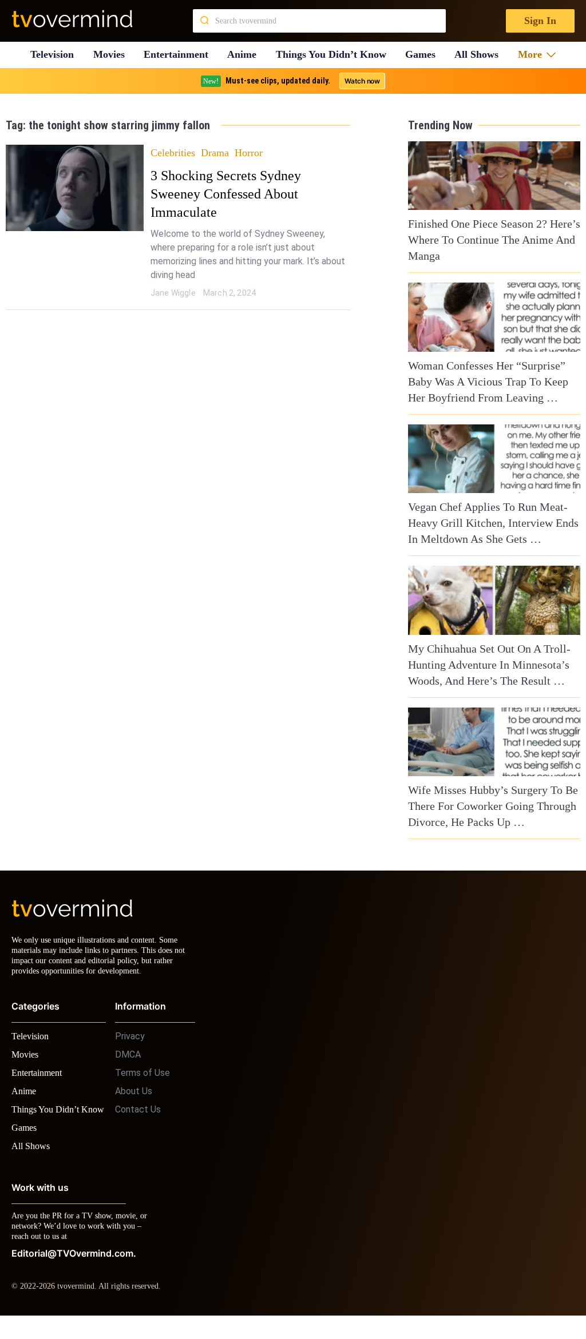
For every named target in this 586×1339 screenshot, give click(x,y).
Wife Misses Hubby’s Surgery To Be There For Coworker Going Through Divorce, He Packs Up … (488, 806)
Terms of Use (142, 1083)
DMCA (128, 1064)
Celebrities (174, 152)
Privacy (130, 1046)
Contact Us (138, 1119)
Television (52, 55)
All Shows (481, 55)
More (534, 55)
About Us (133, 1101)
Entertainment (179, 55)
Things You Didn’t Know (334, 55)
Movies (110, 55)
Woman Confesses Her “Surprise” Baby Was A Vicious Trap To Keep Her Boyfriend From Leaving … (485, 381)
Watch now (361, 81)
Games (424, 55)
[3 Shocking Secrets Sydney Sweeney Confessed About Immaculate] (75, 188)
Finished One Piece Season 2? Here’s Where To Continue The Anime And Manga (492, 240)
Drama (216, 152)
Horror (250, 152)
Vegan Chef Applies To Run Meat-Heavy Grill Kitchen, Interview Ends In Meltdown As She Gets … (494, 523)
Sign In (539, 21)
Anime (245, 55)
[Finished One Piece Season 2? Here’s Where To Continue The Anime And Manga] (494, 175)
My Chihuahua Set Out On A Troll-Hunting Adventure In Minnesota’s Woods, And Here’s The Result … (484, 665)
